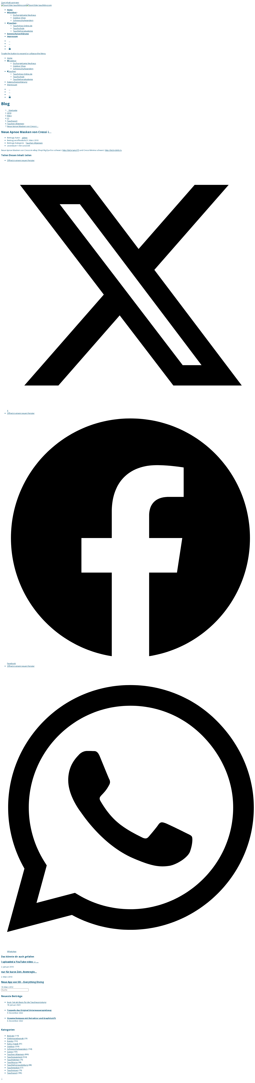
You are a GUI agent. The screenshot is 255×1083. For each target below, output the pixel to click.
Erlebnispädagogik (15, 1038)
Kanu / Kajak (12, 1043)
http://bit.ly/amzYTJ (70, 150)
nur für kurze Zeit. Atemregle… (19, 971)
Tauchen (12, 71)
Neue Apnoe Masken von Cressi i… (22, 126)
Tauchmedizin (13, 1067)
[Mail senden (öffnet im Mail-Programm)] (10, 49)
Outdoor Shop (19, 66)
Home (9, 58)
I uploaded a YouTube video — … (20, 961)
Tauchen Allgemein (34, 143)
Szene (10, 1051)
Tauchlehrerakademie (23, 79)
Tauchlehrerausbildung (17, 1065)
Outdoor (12, 60)
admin (24, 137)
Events (10, 1041)
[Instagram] (9, 43)
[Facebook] (9, 41)
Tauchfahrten (13, 1059)
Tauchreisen (12, 1070)
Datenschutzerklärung (17, 82)
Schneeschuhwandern (23, 68)
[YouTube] (9, 46)
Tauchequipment (14, 1057)
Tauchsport (12, 1073)
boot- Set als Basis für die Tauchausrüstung (26, 1002)
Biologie (10, 1035)
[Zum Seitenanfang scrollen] (1, 1079)
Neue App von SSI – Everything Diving (22, 982)
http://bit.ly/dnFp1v (113, 150)
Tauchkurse (12, 1062)
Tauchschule (18, 76)
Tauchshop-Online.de (22, 74)
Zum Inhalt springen (10, 2)
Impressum (12, 84)
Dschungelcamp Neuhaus (24, 63)
